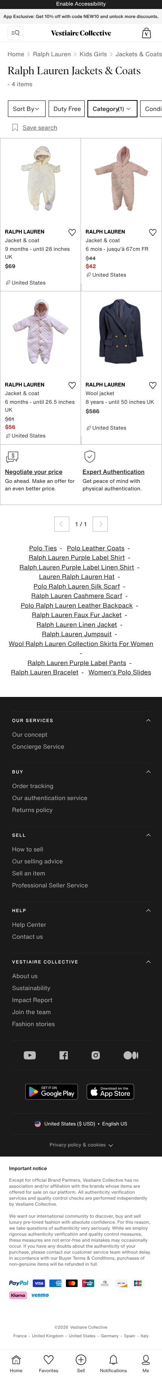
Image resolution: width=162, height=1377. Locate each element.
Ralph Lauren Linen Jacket (77, 624)
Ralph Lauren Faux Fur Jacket (77, 615)
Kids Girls (93, 53)
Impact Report (32, 999)
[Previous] (61, 524)
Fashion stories (33, 1023)
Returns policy (32, 809)
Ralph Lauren (52, 53)
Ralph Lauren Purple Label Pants (77, 663)
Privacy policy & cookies (78, 1144)
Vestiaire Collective (45, 962)
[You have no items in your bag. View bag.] (146, 33)
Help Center (29, 924)
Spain (129, 1336)
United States (82, 1336)
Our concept (29, 734)
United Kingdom (48, 1336)
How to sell (27, 849)
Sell (19, 835)
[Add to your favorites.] (71, 232)
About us (25, 975)
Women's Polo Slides (120, 672)
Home (16, 53)
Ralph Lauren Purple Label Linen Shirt (77, 567)
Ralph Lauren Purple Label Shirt (77, 557)
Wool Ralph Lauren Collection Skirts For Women (81, 644)
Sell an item (28, 873)
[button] (146, 33)
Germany (110, 1336)
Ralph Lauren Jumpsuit (77, 634)
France (20, 1336)
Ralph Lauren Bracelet (44, 672)
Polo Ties (43, 548)
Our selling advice (37, 861)
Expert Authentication (114, 471)
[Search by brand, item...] (15, 33)
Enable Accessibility (81, 4)
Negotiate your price (34, 471)
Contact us (27, 936)
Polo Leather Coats (96, 548)
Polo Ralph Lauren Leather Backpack (77, 605)
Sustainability (31, 987)
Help (19, 911)
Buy (17, 772)
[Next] (100, 524)
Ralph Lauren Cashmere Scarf (76, 596)
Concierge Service (38, 746)
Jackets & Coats (139, 53)
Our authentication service (49, 797)
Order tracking (32, 785)
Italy (145, 1336)
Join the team (31, 1011)
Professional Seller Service (50, 885)
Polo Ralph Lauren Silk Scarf (77, 586)
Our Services (32, 721)
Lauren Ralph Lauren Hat (77, 576)
